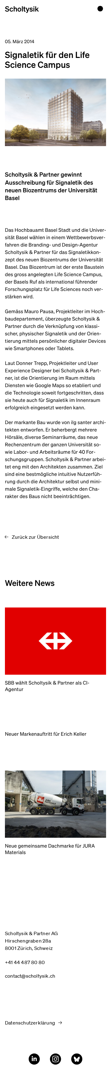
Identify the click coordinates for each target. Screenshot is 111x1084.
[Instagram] (55, 1059)
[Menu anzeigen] (100, 8)
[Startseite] (22, 9)
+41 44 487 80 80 (25, 962)
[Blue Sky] (76, 1059)
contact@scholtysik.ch (30, 976)
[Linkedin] (34, 1059)
